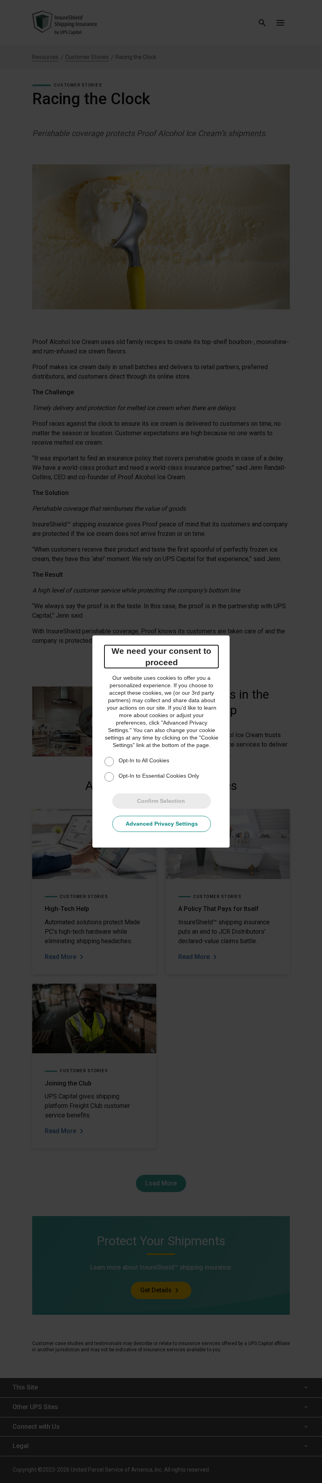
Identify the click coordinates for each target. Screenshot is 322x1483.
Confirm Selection (161, 801)
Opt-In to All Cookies (144, 760)
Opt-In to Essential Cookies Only (159, 776)
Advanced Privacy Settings (162, 824)
